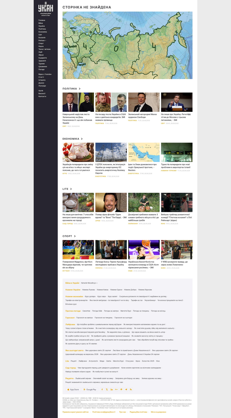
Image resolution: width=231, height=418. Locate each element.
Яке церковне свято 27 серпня (113, 354)
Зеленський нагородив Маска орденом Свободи (142, 115)
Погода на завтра (111, 311)
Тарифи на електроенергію (76, 300)
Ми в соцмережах (158, 412)
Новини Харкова (145, 290)
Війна (40, 23)
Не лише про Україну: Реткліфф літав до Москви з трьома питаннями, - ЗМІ (176, 117)
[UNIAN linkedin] (112, 389)
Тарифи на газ (136, 300)
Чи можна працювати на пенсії (170, 300)
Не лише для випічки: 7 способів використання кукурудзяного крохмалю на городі (78, 217)
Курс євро (101, 296)
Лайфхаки (133, 223)
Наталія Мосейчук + (89, 283)
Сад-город (68, 223)
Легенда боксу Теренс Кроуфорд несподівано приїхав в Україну (111, 263)
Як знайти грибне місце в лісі (77, 336)
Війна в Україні (72, 283)
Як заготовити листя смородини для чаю (118, 340)
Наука (41, 46)
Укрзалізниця (149, 300)
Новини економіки (74, 296)
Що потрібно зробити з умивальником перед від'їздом (99, 324)
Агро (65, 173)
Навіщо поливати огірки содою (78, 372)
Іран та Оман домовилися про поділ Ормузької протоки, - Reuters (142, 167)
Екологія (41, 38)
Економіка (42, 32)
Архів (40, 91)
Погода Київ (97, 311)
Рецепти (69, 378)
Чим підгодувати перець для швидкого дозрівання (98, 368)
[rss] (131, 389)
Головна (41, 20)
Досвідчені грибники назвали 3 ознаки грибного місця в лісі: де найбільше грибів (143, 217)
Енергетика (100, 176)
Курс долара (90, 296)
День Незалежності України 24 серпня (143, 354)
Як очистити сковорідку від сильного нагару (114, 328)
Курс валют (112, 296)
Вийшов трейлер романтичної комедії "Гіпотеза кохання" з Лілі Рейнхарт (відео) (176, 217)
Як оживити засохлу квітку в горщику (147, 336)
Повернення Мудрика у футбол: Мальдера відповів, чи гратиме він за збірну (78, 265)
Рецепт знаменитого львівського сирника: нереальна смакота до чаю (94, 382)
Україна (41, 26)
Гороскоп (69, 317)
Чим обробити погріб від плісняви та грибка (155, 340)
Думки (41, 83)
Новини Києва (102, 290)
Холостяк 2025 (148, 361)
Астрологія (93, 361)
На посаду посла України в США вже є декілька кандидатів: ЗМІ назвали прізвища (110, 117)
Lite (65, 188)
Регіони (41, 40)
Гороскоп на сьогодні (123, 318)
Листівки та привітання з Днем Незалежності (131, 350)
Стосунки (129, 361)
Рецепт (74, 361)
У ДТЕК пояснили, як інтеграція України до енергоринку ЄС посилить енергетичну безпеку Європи (110, 168)
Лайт (40, 52)
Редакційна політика (138, 412)
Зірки (97, 221)
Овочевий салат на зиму (103, 378)
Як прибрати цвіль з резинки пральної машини (110, 336)
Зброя (41, 55)
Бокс (163, 268)
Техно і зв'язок (44, 49)
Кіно (163, 223)
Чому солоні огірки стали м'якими (79, 328)
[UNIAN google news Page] (116, 389)
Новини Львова (88, 290)
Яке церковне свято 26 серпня (165, 350)
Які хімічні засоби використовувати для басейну (85, 332)
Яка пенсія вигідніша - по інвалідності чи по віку (109, 300)
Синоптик (86, 311)
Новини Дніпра (130, 290)
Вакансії (41, 93)
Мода (102, 361)
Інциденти (42, 58)
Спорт (41, 43)
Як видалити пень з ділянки (118, 332)
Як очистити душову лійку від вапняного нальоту (154, 328)
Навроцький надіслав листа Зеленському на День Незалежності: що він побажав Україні (77, 118)
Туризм (41, 64)
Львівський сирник (83, 378)
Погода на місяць (158, 311)
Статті (41, 77)
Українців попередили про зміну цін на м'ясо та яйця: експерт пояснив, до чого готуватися (78, 167)
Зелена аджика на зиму (151, 378)
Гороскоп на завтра (84, 318)
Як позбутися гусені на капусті (105, 372)
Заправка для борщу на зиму (127, 378)
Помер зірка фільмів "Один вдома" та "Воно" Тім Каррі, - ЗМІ (111, 216)
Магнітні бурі (126, 311)
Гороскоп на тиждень (103, 318)
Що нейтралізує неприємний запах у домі (82, 340)
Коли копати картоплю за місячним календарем (141, 368)
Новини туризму (169, 170)
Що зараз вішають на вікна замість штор (148, 332)
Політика (42, 29)
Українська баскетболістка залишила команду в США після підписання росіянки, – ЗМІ (143, 265)
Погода (41, 69)
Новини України (72, 289)
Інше (130, 271)
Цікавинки (42, 66)
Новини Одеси (116, 290)
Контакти (42, 96)
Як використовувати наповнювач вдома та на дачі (144, 324)
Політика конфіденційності (103, 412)
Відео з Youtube (44, 74)
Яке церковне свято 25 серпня (98, 350)
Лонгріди (42, 86)
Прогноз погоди (73, 311)
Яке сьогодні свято (74, 350)
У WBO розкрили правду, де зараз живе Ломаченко (174, 263)
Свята (108, 361)
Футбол (66, 271)
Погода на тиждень (141, 311)
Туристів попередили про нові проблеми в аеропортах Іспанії (175, 165)
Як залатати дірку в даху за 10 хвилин (81, 344)
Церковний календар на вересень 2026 (81, 354)
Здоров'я (42, 61)
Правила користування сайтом (76, 412)
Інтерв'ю (41, 80)
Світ (40, 35)
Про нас (122, 412)
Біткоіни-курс (71, 304)
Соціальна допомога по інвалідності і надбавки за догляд (142, 296)
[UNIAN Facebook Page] (102, 389)
